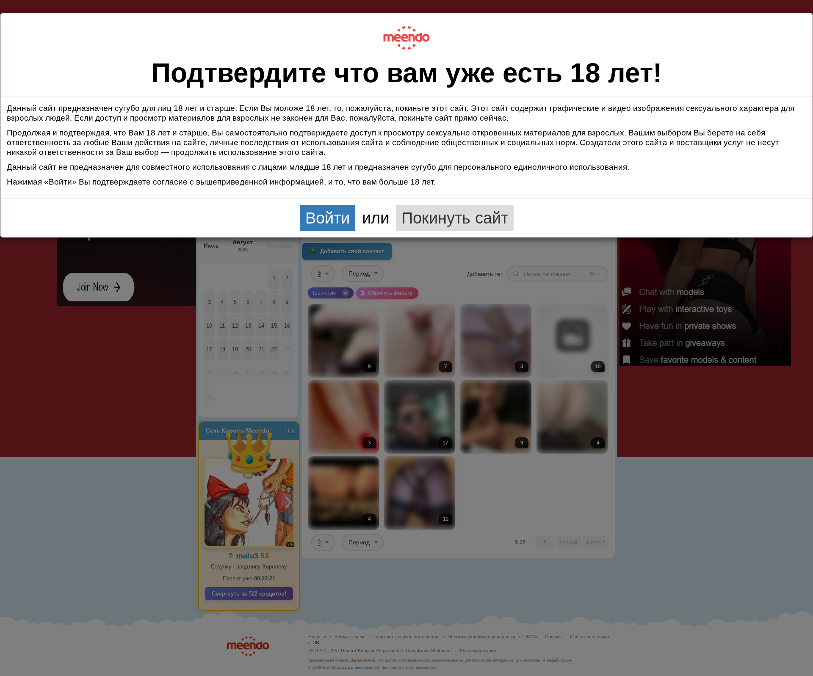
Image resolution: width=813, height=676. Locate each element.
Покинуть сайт (454, 218)
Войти (327, 218)
